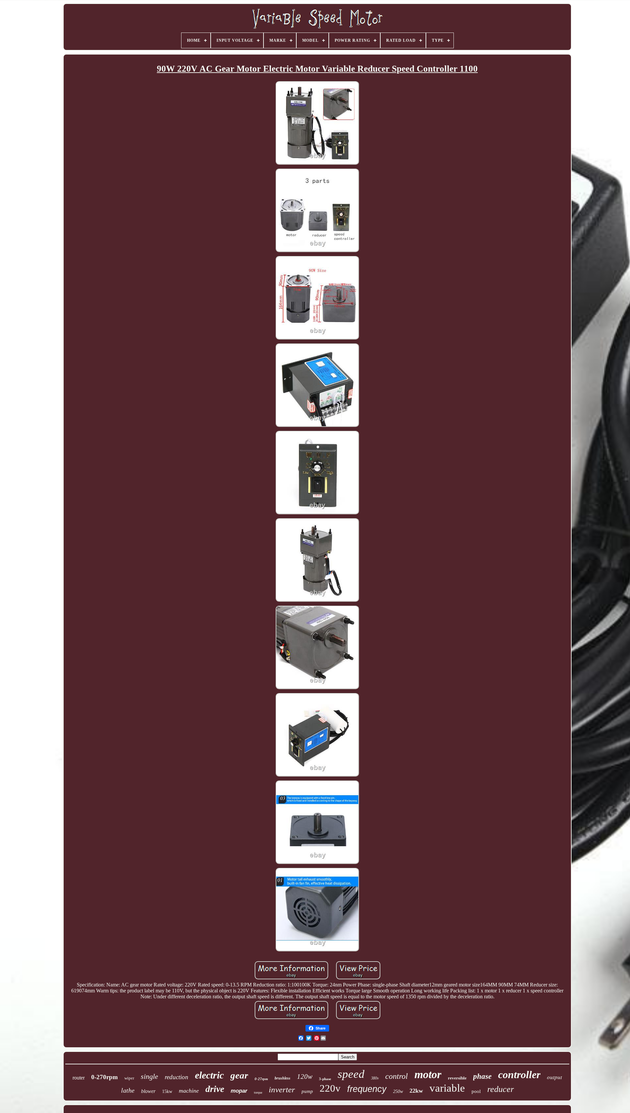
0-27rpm (261, 1079)
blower (148, 1091)
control (396, 1076)
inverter (282, 1089)
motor (427, 1074)
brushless (282, 1078)
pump (307, 1091)
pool (476, 1091)
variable (447, 1088)
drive (214, 1089)
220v (330, 1088)
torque (258, 1092)
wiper (129, 1078)
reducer (500, 1089)
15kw (167, 1091)
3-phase (325, 1079)
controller (519, 1074)
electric (209, 1075)
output (554, 1077)
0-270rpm (104, 1077)
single (149, 1076)
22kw (416, 1090)
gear (239, 1075)
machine (189, 1090)
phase (482, 1076)
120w (304, 1076)
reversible (457, 1078)
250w (398, 1091)
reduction (176, 1077)
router (79, 1077)
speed (351, 1074)
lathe (128, 1090)
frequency (367, 1089)
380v (375, 1078)
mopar (239, 1091)
